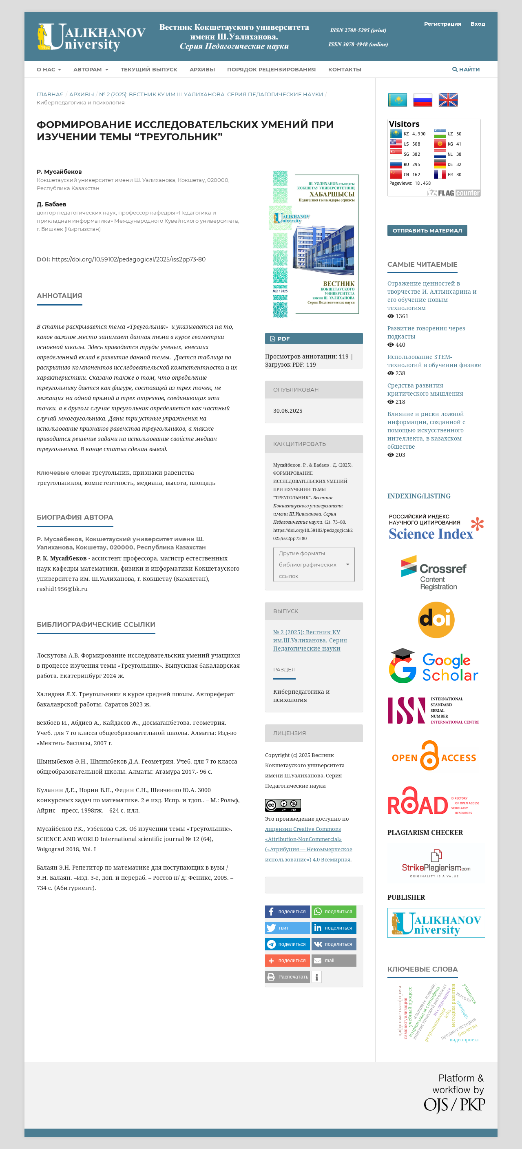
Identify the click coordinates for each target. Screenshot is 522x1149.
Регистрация (442, 23)
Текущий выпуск (149, 69)
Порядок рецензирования (271, 69)
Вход (478, 23)
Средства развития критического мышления (425, 389)
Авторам (88, 69)
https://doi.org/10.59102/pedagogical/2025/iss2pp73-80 (129, 259)
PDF (283, 338)
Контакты (344, 69)
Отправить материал (427, 230)
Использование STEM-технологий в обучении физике (434, 361)
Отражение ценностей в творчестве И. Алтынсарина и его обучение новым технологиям (432, 295)
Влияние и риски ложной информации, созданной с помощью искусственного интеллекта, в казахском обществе (426, 430)
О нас (47, 69)
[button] (287, 911)
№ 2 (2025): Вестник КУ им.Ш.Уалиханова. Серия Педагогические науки (211, 94)
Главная (50, 94)
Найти (469, 69)
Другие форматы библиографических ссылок (307, 564)
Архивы (202, 69)
